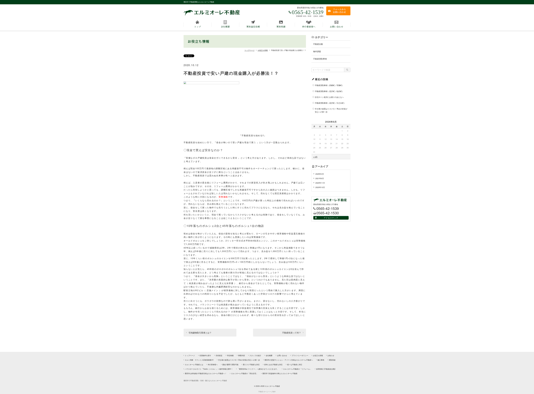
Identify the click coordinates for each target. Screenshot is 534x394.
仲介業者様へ (308, 26)
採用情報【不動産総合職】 (326, 369)
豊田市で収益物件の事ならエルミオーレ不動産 (279, 373)
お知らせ (330, 355)
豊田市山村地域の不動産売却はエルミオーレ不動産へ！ (206, 373)
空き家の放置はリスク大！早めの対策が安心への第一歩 (331, 110)
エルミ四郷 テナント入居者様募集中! (199, 360)
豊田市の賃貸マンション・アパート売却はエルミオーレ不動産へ (288, 360)
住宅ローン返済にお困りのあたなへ (329, 97)
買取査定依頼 (253, 26)
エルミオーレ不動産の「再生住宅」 (244, 373)
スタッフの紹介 (255, 355)
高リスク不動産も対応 (251, 364)
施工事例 (320, 360)
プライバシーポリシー (300, 355)
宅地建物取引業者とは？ (200, 332)
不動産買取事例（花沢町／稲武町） (329, 91)
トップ (197, 26)
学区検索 (230, 355)
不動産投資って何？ (291, 332)
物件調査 (317, 51)
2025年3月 (319, 174)
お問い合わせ (336, 26)
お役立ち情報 (318, 355)
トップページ (190, 355)
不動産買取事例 (320, 58)
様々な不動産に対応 (294, 364)
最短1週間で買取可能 (230, 364)
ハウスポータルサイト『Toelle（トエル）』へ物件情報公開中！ (209, 369)
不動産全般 (318, 44)
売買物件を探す (205, 355)
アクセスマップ (331, 217)
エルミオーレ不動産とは (194, 364)
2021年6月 (319, 178)
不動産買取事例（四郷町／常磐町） (329, 85)
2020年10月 (320, 187)
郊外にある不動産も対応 (273, 364)
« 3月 (315, 156)
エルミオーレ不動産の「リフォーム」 (297, 369)
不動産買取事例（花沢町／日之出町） (330, 103)
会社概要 (225, 26)
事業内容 (241, 355)
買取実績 (280, 26)
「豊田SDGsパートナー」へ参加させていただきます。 (258, 369)
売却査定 (219, 355)
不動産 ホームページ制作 (267, 392)
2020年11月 (320, 182)
